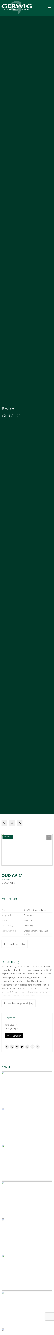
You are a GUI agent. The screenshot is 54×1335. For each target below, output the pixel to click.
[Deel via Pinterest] (17, 1047)
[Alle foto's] (12, 823)
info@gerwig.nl (11, 1028)
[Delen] (19, 823)
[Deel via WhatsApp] (27, 1047)
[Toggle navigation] (49, 8)
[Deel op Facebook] (7, 1047)
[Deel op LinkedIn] (22, 1047)
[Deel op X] (12, 1047)
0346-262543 (11, 1024)
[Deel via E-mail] (32, 1047)
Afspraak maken (14, 1035)
